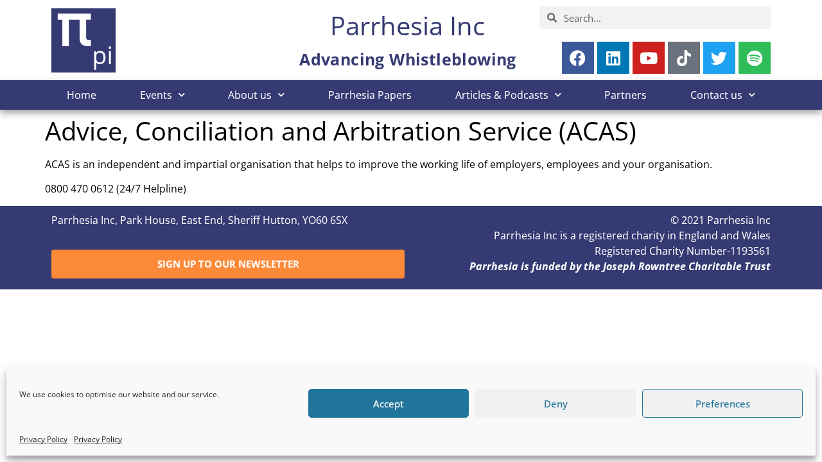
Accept (388, 403)
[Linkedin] (613, 58)
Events (156, 95)
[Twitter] (719, 58)
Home (81, 95)
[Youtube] (649, 58)
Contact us (716, 95)
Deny (556, 403)
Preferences (722, 403)
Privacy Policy (43, 439)
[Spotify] (755, 58)
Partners (625, 95)
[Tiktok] (684, 58)
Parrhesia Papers (370, 95)
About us (250, 95)
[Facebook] (578, 58)
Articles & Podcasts (501, 95)
